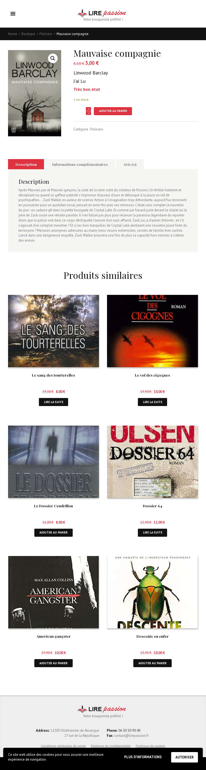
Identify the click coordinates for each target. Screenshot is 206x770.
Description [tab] (26, 164)
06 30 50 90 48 (129, 730)
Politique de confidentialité (111, 746)
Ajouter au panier (113, 111)
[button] (53, 58)
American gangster (53, 636)
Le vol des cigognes (152, 375)
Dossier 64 (152, 505)
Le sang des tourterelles (53, 375)
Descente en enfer (153, 636)
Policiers (45, 34)
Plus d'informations (143, 757)
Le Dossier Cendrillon (53, 505)
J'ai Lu (79, 81)
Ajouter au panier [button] (53, 532)
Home (12, 34)
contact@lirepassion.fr (131, 735)
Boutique (28, 34)
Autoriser (184, 757)
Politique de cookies (150, 746)
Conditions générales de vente (63, 746)
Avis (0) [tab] (130, 164)
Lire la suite (53, 402)
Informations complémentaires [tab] (80, 164)
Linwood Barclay (90, 73)
